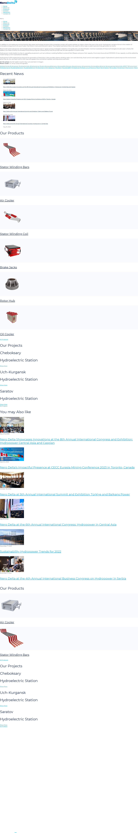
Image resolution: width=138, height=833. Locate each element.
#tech (98, 68)
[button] (69, 17)
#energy (69, 66)
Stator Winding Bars (14, 167)
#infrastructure (85, 68)
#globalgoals (75, 68)
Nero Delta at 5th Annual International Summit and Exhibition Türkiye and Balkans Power (28, 111)
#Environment (132, 66)
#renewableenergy (50, 66)
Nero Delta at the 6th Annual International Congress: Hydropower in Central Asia (25, 123)
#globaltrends (4, 66)
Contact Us (6, 13)
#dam (136, 68)
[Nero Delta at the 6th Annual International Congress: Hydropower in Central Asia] (70, 118)
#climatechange (5, 68)
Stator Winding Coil (14, 234)
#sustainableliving (29, 68)
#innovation (113, 68)
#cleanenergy (86, 66)
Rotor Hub (7, 300)
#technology (129, 68)
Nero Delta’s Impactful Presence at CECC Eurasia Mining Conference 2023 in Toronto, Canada (29, 99)
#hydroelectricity (24, 66)
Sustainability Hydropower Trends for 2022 (30, 551)
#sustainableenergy (17, 68)
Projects (5, 10)
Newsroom (6, 12)
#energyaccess (110, 66)
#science (93, 68)
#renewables (61, 66)
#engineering (104, 68)
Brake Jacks (8, 267)
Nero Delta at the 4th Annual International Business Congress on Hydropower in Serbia (63, 578)
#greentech (121, 68)
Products (6, 9)
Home (5, 6)
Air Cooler (7, 200)
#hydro (42, 66)
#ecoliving (58, 68)
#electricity (119, 66)
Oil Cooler (7, 334)
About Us (6, 7)
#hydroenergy (34, 66)
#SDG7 (125, 66)
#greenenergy (76, 66)
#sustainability (66, 68)
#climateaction (50, 68)
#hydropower (14, 66)
